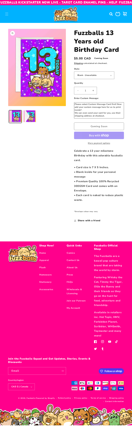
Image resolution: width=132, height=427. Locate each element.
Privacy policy (80, 398)
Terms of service (98, 398)
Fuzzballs (31, 398)
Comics (71, 252)
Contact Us (73, 260)
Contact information (114, 401)
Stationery (45, 282)
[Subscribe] (62, 371)
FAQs (70, 282)
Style (76, 68)
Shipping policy (116, 398)
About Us (72, 267)
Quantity (78, 83)
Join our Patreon (76, 300)
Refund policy (64, 398)
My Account (73, 308)
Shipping (78, 63)
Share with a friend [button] (89, 220)
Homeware (45, 274)
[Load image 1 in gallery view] (15, 116)
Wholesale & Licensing (74, 291)
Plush (42, 267)
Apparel (44, 260)
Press (70, 274)
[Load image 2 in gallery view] (29, 116)
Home (42, 252)
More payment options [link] (99, 143)
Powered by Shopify (45, 398)
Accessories (46, 289)
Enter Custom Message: (86, 98)
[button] (6, 14)
